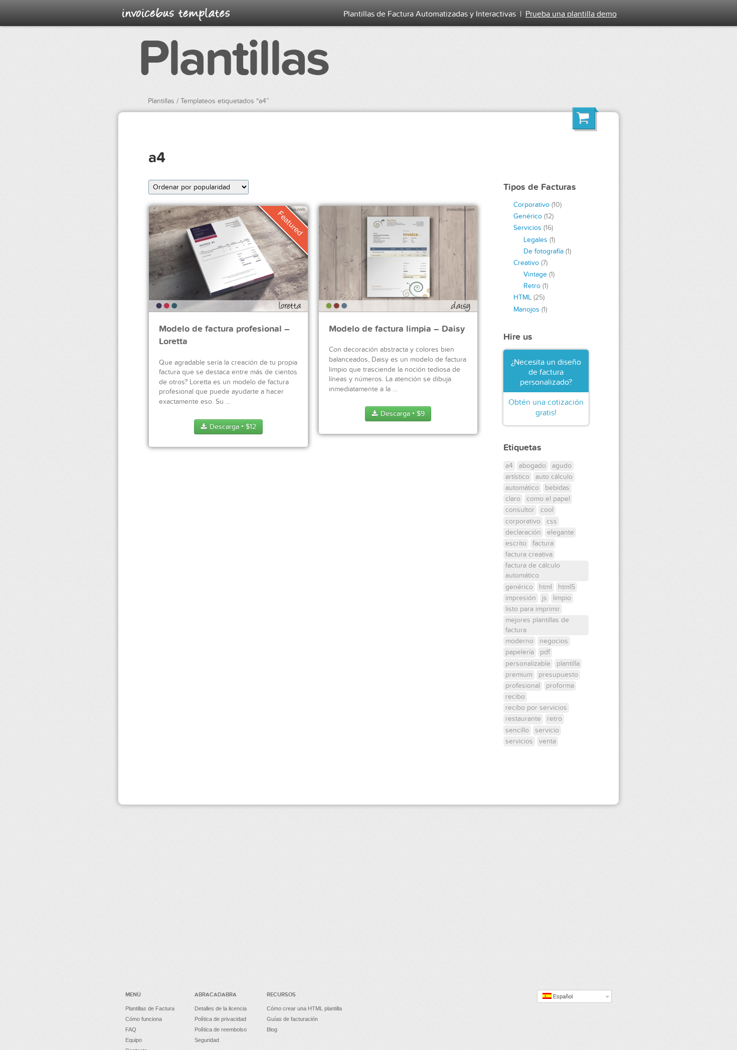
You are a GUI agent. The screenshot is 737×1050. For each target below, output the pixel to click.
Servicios (527, 227)
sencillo (517, 730)
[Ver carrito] (585, 120)
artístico (517, 476)
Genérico (527, 216)
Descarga (232, 426)
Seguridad (207, 1040)
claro (512, 498)
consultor (519, 509)
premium (518, 674)
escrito (515, 543)
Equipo (133, 1040)
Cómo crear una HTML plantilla (304, 1008)
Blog (272, 1029)
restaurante (523, 718)
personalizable (527, 663)
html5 (566, 587)
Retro (531, 286)
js (544, 598)
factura (543, 543)
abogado (532, 465)
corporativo (522, 521)
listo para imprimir (532, 609)
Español (562, 996)
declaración (523, 532)
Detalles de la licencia (221, 1008)
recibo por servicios (536, 707)
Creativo (526, 262)
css (551, 521)
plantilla (568, 663)
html (545, 587)
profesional (522, 685)
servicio (547, 730)
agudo (562, 465)
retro (554, 718)
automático (522, 487)
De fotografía (543, 251)
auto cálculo (554, 476)
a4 (509, 465)
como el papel (548, 498)
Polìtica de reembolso (221, 1029)
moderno (519, 641)
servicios (519, 741)
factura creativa (528, 554)
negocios (553, 641)
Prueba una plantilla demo (571, 14)
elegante (560, 532)
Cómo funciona (143, 1019)
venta (547, 741)
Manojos (526, 309)
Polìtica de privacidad (220, 1019)
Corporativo (531, 204)
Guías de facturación (292, 1019)
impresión (520, 598)
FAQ (130, 1029)
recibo (515, 696)
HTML (522, 297)
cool (547, 509)
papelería (519, 652)
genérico (519, 587)
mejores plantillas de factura (537, 625)
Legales (535, 239)
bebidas (557, 487)
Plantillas (233, 59)
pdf (545, 652)
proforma (560, 685)
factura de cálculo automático (532, 570)
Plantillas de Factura (149, 1008)
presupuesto (558, 674)
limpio (562, 598)
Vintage (535, 274)
